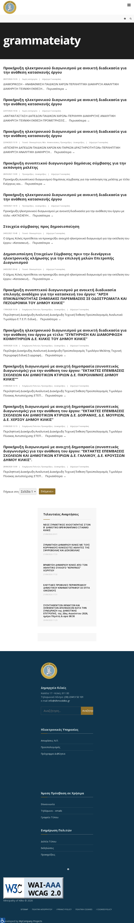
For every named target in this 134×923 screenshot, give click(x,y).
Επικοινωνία (48, 804)
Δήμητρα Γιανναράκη (51, 79)
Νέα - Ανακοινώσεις (50, 142)
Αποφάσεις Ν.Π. (49, 740)
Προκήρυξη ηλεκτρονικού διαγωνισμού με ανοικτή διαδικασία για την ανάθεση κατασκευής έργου (64, 70)
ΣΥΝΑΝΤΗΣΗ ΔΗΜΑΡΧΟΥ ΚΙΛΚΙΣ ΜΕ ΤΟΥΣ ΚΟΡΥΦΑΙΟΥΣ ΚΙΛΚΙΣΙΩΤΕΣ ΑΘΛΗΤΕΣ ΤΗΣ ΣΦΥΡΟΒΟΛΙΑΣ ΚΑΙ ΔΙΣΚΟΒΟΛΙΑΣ (66, 547)
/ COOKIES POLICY (104, 909)
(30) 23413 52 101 (74, 697)
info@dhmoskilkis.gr (59, 700)
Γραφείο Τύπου (50, 817)
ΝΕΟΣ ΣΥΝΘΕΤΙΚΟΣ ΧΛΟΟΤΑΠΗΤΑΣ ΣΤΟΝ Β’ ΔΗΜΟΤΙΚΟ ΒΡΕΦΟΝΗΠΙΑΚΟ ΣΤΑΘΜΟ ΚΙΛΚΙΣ (67, 527)
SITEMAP (24, 909)
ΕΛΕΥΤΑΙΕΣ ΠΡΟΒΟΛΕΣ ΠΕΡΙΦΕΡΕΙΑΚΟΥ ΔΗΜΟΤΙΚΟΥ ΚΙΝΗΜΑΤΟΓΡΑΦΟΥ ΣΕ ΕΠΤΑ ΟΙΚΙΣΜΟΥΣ (66, 587)
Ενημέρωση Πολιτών (31, 309)
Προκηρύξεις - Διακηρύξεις (72, 142)
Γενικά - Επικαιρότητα (31, 142)
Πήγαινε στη (11, 491)
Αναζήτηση (87, 710)
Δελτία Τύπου (48, 841)
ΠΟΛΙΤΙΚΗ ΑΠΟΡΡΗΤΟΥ (42, 909)
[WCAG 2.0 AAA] (67, 888)
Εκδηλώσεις (47, 848)
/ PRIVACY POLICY (64, 909)
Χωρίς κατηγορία (29, 79)
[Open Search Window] (129, 18)
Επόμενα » (47, 491)
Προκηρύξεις (48, 854)
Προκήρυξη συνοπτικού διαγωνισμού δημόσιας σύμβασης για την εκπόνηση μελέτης (64, 165)
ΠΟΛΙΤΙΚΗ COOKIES (83, 909)
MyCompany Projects (30, 921)
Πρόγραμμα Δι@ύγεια (53, 753)
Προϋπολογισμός (50, 747)
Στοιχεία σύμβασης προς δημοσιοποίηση (41, 226)
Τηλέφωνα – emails (51, 810)
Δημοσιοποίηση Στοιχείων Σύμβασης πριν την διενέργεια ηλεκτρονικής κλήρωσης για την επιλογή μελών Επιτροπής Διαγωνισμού (58, 258)
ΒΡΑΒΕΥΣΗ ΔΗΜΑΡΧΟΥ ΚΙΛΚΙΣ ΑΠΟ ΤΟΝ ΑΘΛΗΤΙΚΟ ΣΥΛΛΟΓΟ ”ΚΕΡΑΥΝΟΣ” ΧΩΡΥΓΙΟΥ (65, 567)
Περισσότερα (57, 89)
